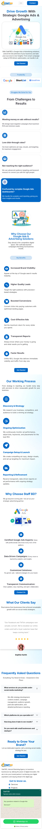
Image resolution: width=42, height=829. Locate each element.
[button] (21, 689)
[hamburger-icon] (21, 3)
